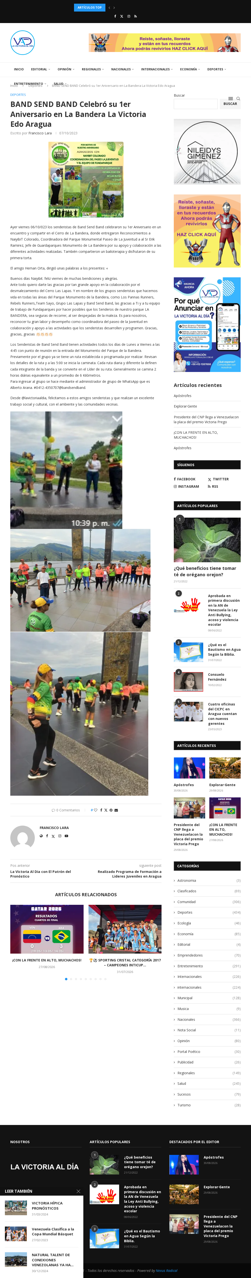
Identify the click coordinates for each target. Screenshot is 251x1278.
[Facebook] (115, 16)
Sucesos (209, 1094)
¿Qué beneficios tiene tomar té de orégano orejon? (205, 571)
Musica (209, 1008)
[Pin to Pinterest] (111, 810)
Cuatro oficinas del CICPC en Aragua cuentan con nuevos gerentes (222, 714)
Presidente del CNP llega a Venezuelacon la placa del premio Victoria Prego (206, 419)
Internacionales (155, 69)
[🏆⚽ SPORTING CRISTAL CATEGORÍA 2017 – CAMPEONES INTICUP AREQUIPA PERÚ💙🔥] (125, 929)
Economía (188, 69)
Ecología (209, 923)
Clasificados (209, 891)
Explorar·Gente (185, 406)
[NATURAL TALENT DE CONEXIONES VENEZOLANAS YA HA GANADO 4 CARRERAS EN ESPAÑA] (16, 1259)
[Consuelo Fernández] (188, 682)
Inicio (19, 69)
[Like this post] (95, 810)
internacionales (209, 987)
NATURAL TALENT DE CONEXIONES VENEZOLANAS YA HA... (53, 1259)
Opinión (64, 69)
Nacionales (121, 69)
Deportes (215, 69)
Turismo (209, 1105)
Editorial (39, 69)
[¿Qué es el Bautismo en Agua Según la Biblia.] (188, 652)
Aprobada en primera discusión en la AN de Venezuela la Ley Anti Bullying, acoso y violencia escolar (224, 610)
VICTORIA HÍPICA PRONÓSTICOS (47, 1205)
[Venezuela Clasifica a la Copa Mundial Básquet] (16, 1234)
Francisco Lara (40, 133)
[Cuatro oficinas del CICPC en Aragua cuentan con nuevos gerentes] (188, 711)
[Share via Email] (116, 810)
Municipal (209, 998)
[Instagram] (128, 16)
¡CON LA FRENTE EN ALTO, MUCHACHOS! (46, 960)
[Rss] (135, 16)
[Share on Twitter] (106, 810)
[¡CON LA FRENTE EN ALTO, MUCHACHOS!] (47, 929)
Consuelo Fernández (217, 677)
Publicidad (209, 1062)
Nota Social (209, 1030)
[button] (109, 8)
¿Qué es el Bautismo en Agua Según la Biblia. (224, 649)
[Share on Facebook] (101, 810)
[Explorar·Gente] (225, 768)
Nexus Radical (166, 1270)
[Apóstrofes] (189, 768)
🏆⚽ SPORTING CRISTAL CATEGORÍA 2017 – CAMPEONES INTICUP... (125, 962)
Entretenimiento (28, 84)
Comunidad (209, 901)
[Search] (238, 98)
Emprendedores (209, 955)
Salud (58, 84)
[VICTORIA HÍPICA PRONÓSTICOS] (16, 1208)
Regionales (91, 69)
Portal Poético (209, 1051)
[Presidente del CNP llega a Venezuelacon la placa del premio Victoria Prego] (189, 807)
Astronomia (209, 880)
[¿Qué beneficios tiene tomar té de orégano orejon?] (207, 540)
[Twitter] (121, 16)
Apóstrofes (182, 395)
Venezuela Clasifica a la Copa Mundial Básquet (53, 1231)
